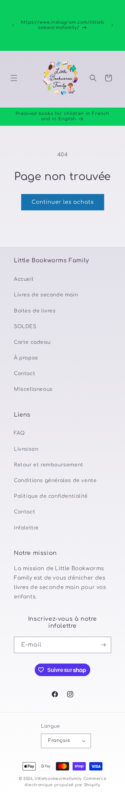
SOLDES (25, 326)
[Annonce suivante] (112, 25)
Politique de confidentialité (51, 496)
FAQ (19, 433)
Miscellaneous (33, 389)
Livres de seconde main (46, 294)
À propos (26, 358)
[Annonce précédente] (12, 25)
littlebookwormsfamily (58, 778)
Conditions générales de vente (55, 480)
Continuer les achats (63, 202)
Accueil (23, 279)
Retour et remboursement (48, 464)
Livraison (26, 449)
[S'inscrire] (103, 645)
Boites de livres (35, 310)
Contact (24, 373)
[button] (14, 78)
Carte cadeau (32, 342)
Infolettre (26, 527)
